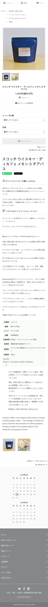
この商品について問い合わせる (35, 461)
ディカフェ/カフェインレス (17, 18)
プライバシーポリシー (24, 597)
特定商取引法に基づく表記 (37, 150)
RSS (13, 592)
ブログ (8, 592)
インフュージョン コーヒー (17, 15)
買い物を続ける (40, 465)
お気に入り (25, 98)
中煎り (11, 22)
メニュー (9, 3)
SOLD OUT (25, 141)
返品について (41, 147)
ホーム (3, 11)
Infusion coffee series (16, 11)
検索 (25, 3)
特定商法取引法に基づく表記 (33, 592)
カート (41, 3)
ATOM (20, 592)
